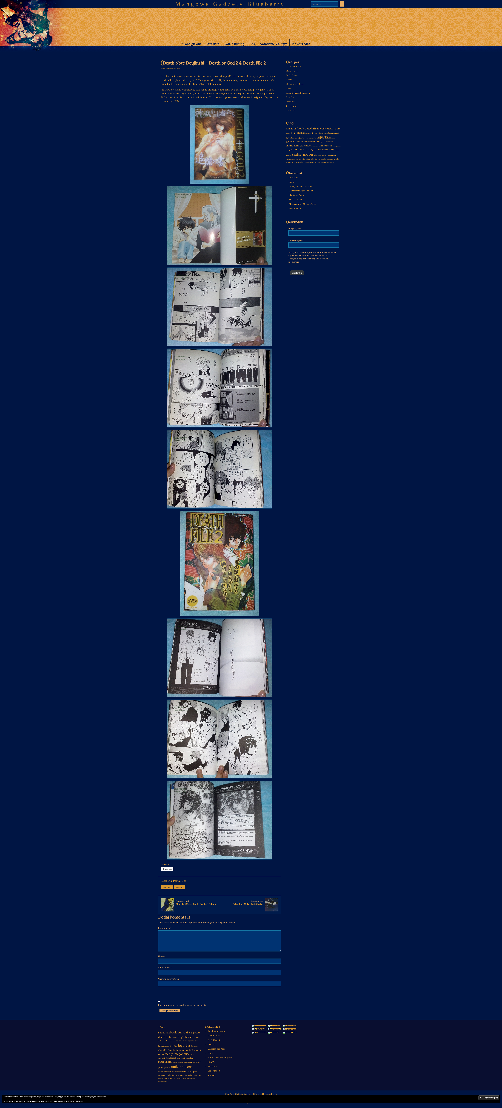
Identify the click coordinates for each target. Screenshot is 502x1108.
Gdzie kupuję (234, 44)
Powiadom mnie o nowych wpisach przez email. (182, 1005)
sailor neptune (296, 159)
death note (167, 887)
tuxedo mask (329, 162)
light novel (323, 142)
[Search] (342, 4)
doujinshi (180, 887)
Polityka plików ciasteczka (73, 1101)
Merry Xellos (295, 199)
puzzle (337, 150)
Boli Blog (293, 177)
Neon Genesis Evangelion (298, 93)
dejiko (288, 133)
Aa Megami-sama (293, 66)
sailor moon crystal (320, 155)
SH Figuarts (309, 162)
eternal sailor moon (321, 133)
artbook (299, 128)
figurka (323, 137)
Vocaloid (290, 110)
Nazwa (162, 956)
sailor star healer (316, 159)
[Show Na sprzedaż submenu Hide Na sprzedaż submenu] (314, 44)
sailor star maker (328, 159)
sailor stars (197, 1075)
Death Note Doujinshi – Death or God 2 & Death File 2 (214, 63)
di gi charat (298, 132)
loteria (330, 142)
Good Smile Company (305, 141)
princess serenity (326, 149)
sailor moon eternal (179, 1072)
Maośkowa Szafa (296, 195)
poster (314, 150)
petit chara (300, 149)
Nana (288, 88)
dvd (313, 133)
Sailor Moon (292, 106)
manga (290, 145)
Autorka (213, 44)
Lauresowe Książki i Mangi (301, 190)
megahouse (303, 145)
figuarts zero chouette (307, 138)
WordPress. (271, 1094)
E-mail (296, 240)
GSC (318, 142)
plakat (310, 150)
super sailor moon (319, 162)
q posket (167, 1068)
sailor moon (302, 154)
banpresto (321, 128)
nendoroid (327, 145)
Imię (294, 228)
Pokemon (290, 101)
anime (289, 128)
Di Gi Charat (292, 75)
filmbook (332, 138)
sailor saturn (306, 159)
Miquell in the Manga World (302, 204)
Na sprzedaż (299, 45)
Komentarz (164, 928)
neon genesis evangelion (185, 1058)
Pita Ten (290, 97)
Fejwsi (292, 182)
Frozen (289, 79)
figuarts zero (291, 138)
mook (313, 146)
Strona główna (191, 44)
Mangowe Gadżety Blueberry (230, 4)
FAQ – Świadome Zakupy (268, 44)
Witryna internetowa (168, 978)
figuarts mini (333, 133)
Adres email (165, 967)
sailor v (301, 162)
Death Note (179, 880)
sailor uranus (294, 162)
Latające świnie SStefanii (300, 186)
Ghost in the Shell (295, 84)
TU (254, 93)
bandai (310, 128)
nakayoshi (318, 146)
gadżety (290, 141)
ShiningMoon (295, 208)
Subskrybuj (297, 272)
